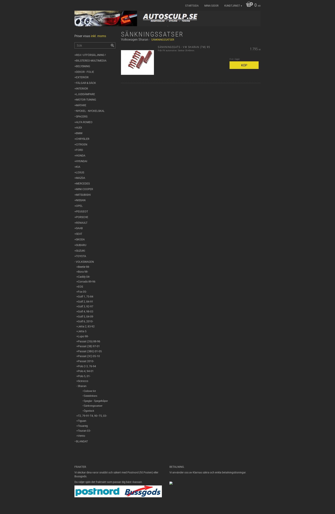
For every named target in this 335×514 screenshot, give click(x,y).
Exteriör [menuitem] (82, 77)
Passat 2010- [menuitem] (86, 361)
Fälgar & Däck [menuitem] (86, 83)
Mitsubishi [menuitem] (83, 195)
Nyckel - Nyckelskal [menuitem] (90, 111)
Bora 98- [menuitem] (83, 271)
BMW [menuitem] (79, 133)
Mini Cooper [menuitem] (84, 189)
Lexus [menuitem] (80, 172)
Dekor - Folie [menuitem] (85, 72)
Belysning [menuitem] (83, 66)
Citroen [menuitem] (81, 144)
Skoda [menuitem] (80, 239)
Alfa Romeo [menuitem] (84, 122)
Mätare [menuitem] (81, 105)
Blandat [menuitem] (82, 441)
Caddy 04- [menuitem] (84, 276)
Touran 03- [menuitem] (84, 430)
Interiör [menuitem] (82, 88)
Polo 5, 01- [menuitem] (84, 376)
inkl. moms (98, 36)
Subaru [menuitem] (81, 245)
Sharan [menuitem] (82, 386)
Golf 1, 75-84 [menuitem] (85, 296)
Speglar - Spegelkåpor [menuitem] (96, 401)
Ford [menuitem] (79, 150)
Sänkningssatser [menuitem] (93, 405)
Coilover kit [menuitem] (90, 391)
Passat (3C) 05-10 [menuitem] (89, 356)
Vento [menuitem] (81, 435)
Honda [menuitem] (80, 155)
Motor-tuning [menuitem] (86, 99)
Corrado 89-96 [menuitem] (86, 281)
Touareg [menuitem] (83, 426)
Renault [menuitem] (81, 222)
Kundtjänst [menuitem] (232, 5)
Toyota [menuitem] (81, 256)
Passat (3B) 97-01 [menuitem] (89, 346)
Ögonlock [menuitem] (89, 410)
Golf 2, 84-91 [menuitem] (85, 301)
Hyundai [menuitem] (81, 161)
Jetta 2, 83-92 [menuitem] (86, 326)
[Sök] (112, 45)
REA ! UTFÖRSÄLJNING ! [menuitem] (91, 55)
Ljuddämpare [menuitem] (85, 94)
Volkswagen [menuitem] (85, 262)
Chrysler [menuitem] (82, 139)
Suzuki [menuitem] (80, 250)
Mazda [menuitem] (80, 178)
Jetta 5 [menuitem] (82, 331)
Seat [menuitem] (79, 234)
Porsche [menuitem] (82, 217)
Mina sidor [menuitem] (211, 5)
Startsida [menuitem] (192, 5)
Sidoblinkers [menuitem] (90, 395)
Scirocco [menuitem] (83, 381)
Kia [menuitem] (78, 167)
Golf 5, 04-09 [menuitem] (85, 316)
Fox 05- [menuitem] (82, 291)
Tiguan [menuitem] (82, 421)
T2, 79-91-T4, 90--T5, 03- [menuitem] (92, 415)
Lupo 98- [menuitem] (83, 336)
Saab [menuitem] (79, 228)
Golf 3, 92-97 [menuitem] (85, 306)
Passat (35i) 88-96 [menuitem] (89, 341)
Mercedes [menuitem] (83, 183)
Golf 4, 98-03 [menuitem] (85, 311)
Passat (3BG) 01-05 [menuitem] (90, 351)
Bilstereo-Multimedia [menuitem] (91, 60)
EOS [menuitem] (80, 286)
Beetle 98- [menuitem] (84, 267)
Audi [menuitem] (79, 127)
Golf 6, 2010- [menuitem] (85, 321)
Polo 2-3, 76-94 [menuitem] (87, 366)
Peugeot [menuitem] (82, 211)
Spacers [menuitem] (81, 116)
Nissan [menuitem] (80, 200)
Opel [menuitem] (79, 206)
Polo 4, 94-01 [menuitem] (86, 371)
